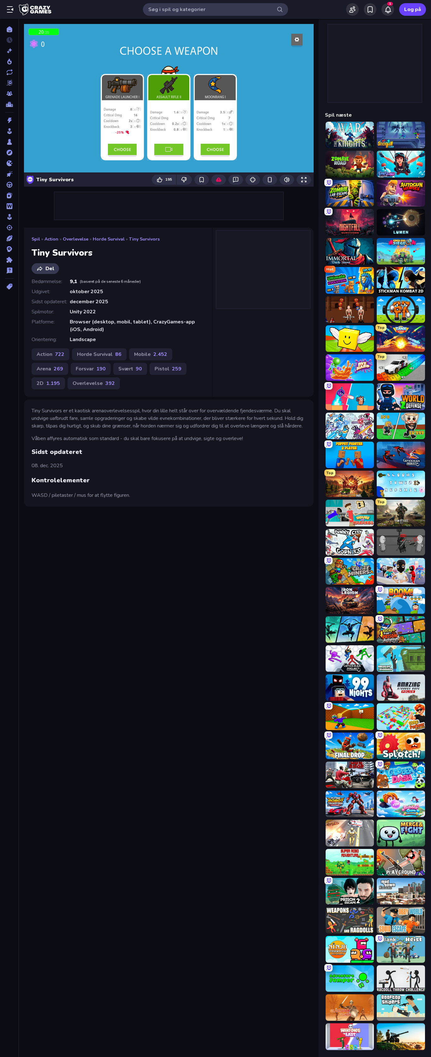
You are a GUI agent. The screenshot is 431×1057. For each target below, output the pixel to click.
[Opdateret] (9, 72)
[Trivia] (9, 270)
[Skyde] (9, 227)
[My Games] (370, 9)
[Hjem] (9, 29)
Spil (36, 239)
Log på (412, 9)
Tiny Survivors (144, 239)
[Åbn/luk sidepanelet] (10, 9)
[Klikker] (9, 174)
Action (51, 239)
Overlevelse (75, 239)
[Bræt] (9, 141)
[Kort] (9, 195)
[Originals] (9, 83)
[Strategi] (9, 249)
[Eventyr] (9, 152)
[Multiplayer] (9, 93)
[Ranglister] (9, 104)
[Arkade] (9, 131)
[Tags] (9, 286)
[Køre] (9, 184)
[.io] (9, 163)
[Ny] (9, 50)
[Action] (9, 120)
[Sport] (9, 238)
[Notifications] (387, 9)
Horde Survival (109, 239)
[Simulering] (9, 217)
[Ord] (9, 206)
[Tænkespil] (9, 259)
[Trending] (9, 61)
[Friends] (352, 9)
